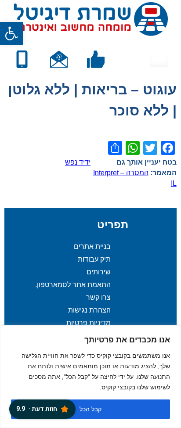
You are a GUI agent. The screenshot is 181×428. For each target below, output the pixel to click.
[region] (90, 376)
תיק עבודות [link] (94, 259)
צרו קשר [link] (98, 297)
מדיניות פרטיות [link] (88, 323)
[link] (11, 33)
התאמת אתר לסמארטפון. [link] (73, 284)
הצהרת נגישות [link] (89, 310)
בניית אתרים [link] (92, 246)
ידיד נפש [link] (77, 162)
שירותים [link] (99, 272)
